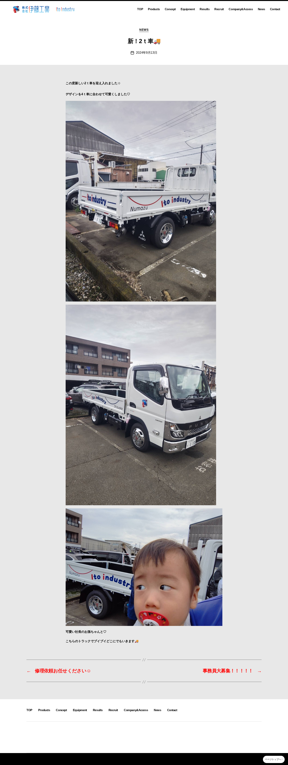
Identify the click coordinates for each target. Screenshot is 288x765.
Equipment (188, 9)
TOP (140, 9)
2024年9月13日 (146, 52)
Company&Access (241, 9)
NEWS (144, 29)
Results (204, 9)
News (261, 9)
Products (154, 9)
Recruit (219, 9)
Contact (275, 9)
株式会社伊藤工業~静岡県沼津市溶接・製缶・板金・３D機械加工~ (70, 759)
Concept (170, 9)
